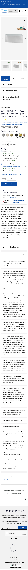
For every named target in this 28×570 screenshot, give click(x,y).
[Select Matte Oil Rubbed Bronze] (24, 135)
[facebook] (11, 539)
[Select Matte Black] (16, 135)
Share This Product (21, 122)
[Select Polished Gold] (20, 135)
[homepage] (4, 11)
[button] (25, 38)
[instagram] (13, 539)
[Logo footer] (16, 566)
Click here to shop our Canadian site (18, 201)
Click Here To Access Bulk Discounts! (11, 174)
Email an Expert (6, 124)
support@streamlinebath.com (9, 3)
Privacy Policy (14, 557)
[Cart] (22, 11)
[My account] (19, 11)
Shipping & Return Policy (8, 122)
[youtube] (16, 539)
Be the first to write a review (14, 493)
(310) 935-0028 (9, 1)
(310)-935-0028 (11, 197)
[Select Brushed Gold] (11, 135)
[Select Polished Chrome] (3, 135)
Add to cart (9, 183)
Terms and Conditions (14, 559)
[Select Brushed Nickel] (7, 135)
